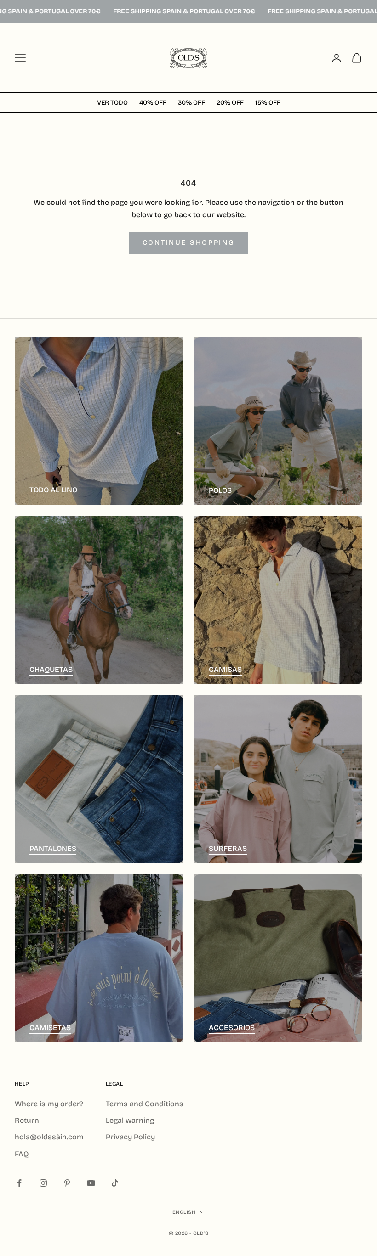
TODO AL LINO (53, 489)
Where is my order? (49, 1103)
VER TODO (112, 103)
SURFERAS (228, 848)
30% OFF (191, 103)
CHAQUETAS (51, 669)
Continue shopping (189, 242)
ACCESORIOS (232, 1027)
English (183, 1212)
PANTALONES (52, 848)
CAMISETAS (50, 1027)
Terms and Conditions (144, 1103)
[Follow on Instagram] (43, 1183)
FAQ (22, 1153)
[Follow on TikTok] (115, 1183)
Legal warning (130, 1120)
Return (27, 1120)
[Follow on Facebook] (19, 1183)
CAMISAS (225, 669)
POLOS (220, 490)
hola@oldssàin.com (49, 1136)
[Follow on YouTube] (91, 1183)
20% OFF (230, 103)
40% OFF (152, 103)
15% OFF (267, 103)
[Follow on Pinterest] (67, 1183)
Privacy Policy (130, 1136)
